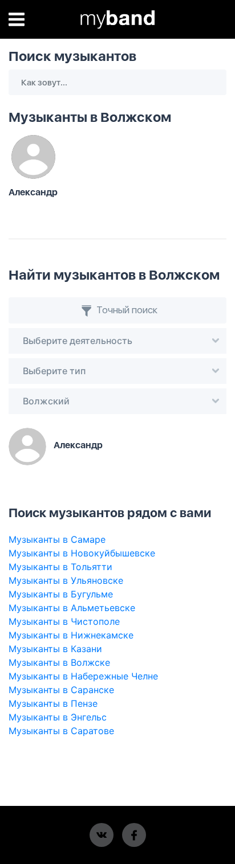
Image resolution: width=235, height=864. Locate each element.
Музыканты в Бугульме (61, 594)
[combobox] (117, 341)
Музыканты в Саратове (61, 730)
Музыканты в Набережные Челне (83, 676)
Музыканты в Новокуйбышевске (82, 553)
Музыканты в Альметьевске (72, 607)
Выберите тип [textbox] (54, 370)
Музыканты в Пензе (53, 703)
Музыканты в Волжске (59, 662)
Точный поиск (125, 310)
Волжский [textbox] (46, 401)
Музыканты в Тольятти (60, 566)
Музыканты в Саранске (61, 689)
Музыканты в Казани (55, 648)
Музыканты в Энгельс (58, 717)
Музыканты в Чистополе (64, 621)
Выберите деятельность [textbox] (77, 340)
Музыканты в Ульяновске (66, 580)
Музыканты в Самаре (57, 539)
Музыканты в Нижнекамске (71, 635)
